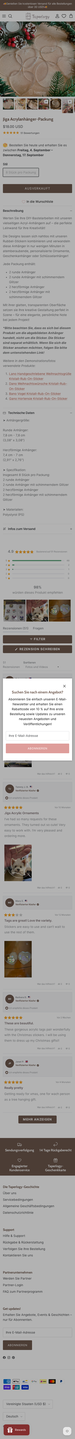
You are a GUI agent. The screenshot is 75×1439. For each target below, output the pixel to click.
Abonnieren (37, 748)
